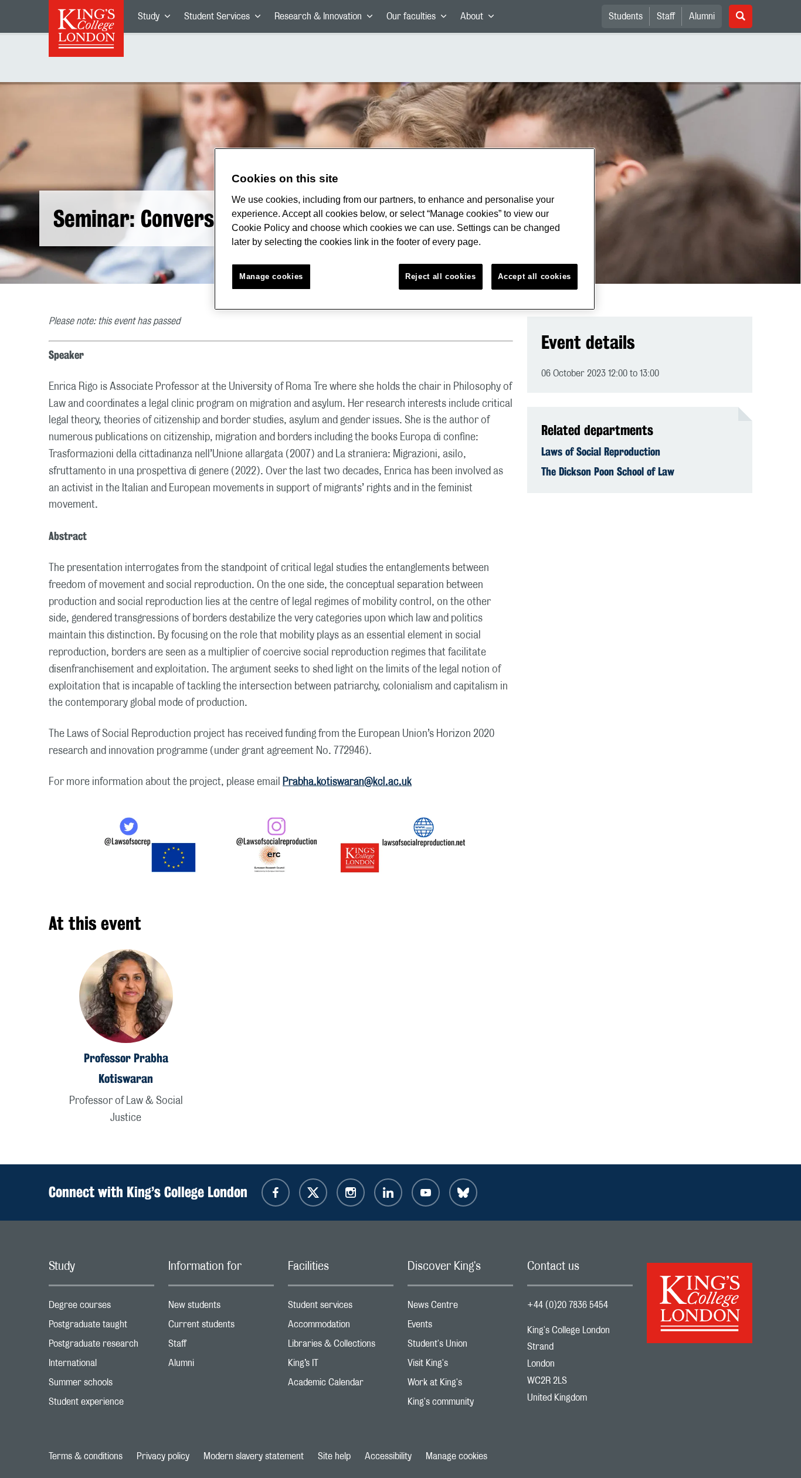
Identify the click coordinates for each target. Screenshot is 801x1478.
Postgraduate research (101, 1346)
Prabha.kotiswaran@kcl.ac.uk (347, 782)
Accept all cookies (534, 276)
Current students (221, 1327)
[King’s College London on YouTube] (426, 1192)
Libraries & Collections (340, 1346)
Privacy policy (163, 1456)
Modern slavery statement (253, 1456)
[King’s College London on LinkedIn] (388, 1192)
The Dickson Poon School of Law (607, 471)
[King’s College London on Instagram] (351, 1192)
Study (157, 19)
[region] (404, 229)
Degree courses (101, 1307)
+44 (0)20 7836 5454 (567, 1305)
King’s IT (340, 1365)
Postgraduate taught (101, 1327)
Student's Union (460, 1346)
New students (221, 1307)
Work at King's (460, 1385)
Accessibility (388, 1456)
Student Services (225, 19)
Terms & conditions (86, 1456)
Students (626, 16)
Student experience (101, 1404)
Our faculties (419, 19)
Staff (666, 16)
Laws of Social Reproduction (600, 451)
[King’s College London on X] (313, 1192)
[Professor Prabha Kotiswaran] (126, 998)
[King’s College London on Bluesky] (463, 1192)
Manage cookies (456, 1456)
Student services (340, 1307)
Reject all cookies (440, 276)
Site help (334, 1456)
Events (460, 1327)
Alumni (702, 16)
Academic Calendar (340, 1385)
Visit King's (460, 1365)
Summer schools (101, 1385)
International (101, 1365)
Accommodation (340, 1327)
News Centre (460, 1307)
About (480, 19)
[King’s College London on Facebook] (276, 1192)
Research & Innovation (326, 19)
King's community (460, 1404)
